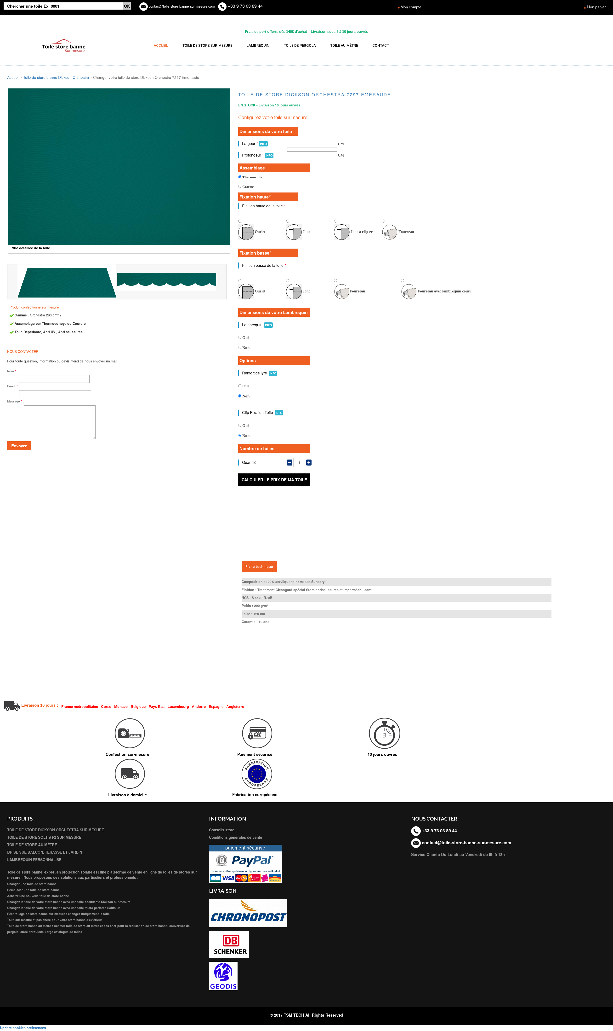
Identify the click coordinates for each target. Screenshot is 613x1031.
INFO (263, 144)
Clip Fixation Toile (262, 412)
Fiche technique (259, 566)
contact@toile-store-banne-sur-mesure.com (181, 6)
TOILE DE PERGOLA (300, 45)
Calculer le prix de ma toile (274, 480)
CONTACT (380, 45)
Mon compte (411, 6)
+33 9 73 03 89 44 (245, 6)
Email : (13, 386)
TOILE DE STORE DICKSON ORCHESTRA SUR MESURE (55, 830)
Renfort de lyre (259, 373)
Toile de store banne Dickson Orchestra (56, 77)
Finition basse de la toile (264, 265)
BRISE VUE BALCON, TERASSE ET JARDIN (44, 852)
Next (237, 156)
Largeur (254, 143)
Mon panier (596, 6)
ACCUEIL (161, 45)
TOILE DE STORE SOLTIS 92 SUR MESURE (44, 837)
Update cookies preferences (23, 1027)
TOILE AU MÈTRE (344, 45)
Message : (15, 401)
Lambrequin (257, 324)
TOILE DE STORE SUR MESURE (207, 45)
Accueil (13, 77)
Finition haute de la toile (263, 206)
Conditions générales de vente (235, 837)
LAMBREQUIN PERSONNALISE (34, 859)
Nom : (12, 371)
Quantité (249, 462)
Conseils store (221, 830)
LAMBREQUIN (258, 45)
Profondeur (257, 155)
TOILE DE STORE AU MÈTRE (32, 844)
